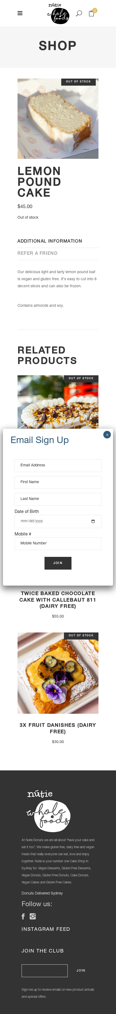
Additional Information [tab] (50, 242)
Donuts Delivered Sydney (42, 894)
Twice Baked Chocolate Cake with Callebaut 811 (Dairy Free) (57, 600)
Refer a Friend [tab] (37, 254)
